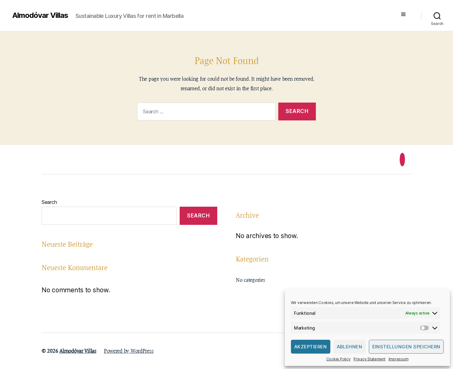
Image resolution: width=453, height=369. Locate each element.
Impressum (399, 359)
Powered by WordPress (129, 351)
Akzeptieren (310, 347)
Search (49, 202)
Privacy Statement (369, 359)
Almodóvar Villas (40, 15)
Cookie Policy (338, 359)
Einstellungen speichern (406, 347)
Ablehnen (349, 347)
